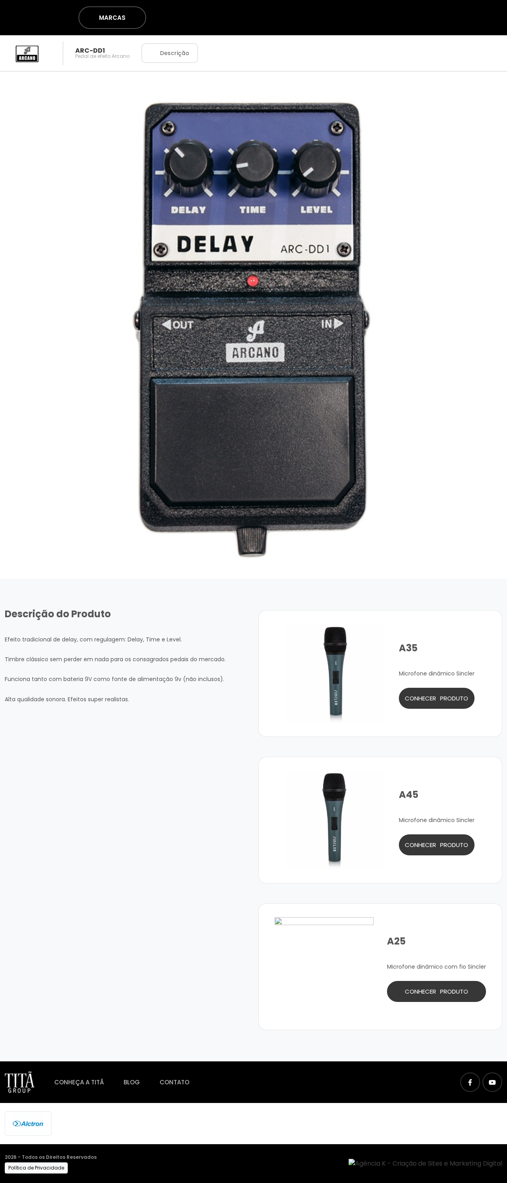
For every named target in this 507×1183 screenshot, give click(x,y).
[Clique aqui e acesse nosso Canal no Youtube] (492, 1082)
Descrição (174, 53)
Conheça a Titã (79, 1082)
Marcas (112, 17)
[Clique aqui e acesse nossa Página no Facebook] (470, 1082)
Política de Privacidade (36, 1167)
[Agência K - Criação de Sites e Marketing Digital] (425, 1163)
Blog (132, 1082)
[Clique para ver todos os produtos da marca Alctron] (28, 1123)
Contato (174, 1082)
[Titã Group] (19, 1082)
